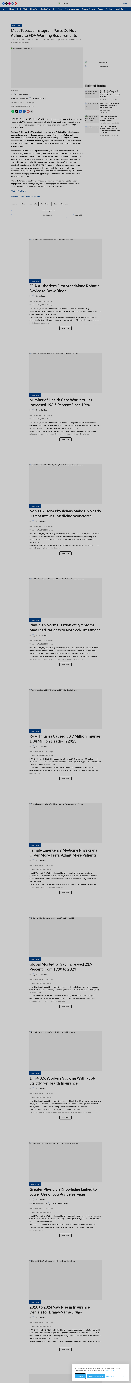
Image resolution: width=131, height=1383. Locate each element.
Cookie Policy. (109, 1370)
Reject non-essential (96, 1376)
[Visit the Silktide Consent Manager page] (124, 1376)
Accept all (80, 1376)
